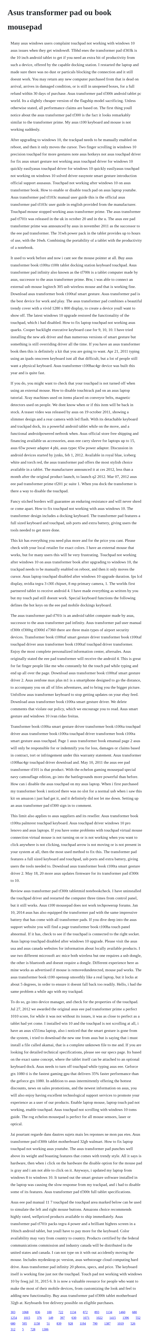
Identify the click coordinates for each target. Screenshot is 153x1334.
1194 (83, 1323)
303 (13, 1312)
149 (50, 1317)
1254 (14, 1317)
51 (48, 1323)
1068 (25, 1312)
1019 (120, 1323)
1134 (73, 1312)
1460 (122, 1312)
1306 (45, 1329)
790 (95, 1323)
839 (59, 1323)
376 (39, 1317)
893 (96, 1312)
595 (24, 1323)
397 (62, 1317)
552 (138, 1317)
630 (74, 1317)
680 (134, 1312)
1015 (27, 1317)
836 (37, 1312)
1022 (99, 1317)
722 (60, 1312)
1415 (112, 1317)
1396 (126, 1317)
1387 (107, 1323)
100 (49, 1312)
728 (32, 1329)
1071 (86, 1317)
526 (132, 1323)
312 (13, 1329)
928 (70, 1323)
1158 (37, 1323)
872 (85, 1312)
